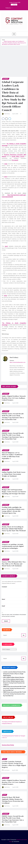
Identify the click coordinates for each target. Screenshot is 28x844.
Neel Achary (7, 113)
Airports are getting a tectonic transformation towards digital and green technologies (13, 546)
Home (3, 39)
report (5, 176)
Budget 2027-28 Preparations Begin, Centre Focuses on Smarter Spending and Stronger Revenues (14, 491)
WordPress (19, 839)
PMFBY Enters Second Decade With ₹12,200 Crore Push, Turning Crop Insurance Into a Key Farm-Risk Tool (14, 688)
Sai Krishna (6, 770)
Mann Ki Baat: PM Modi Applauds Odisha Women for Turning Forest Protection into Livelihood (14, 682)
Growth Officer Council (18, 156)
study (5, 164)
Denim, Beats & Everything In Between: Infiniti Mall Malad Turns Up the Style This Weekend (14, 528)
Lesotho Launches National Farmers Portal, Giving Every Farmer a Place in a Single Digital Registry (14, 673)
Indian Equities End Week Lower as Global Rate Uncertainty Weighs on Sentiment (13, 474)
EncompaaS (15, 160)
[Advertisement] (14, 60)
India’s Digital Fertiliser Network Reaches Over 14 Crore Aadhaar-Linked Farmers (14, 398)
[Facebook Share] (3, 118)
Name (3, 599)
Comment (4, 587)
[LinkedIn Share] (9, 118)
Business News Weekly (8, 745)
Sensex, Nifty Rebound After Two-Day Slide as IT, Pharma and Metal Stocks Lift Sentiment (14, 564)
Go (23, 635)
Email (3, 606)
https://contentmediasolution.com (17, 362)
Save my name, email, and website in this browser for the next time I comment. (14, 615)
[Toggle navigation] (14, 34)
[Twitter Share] (6, 118)
